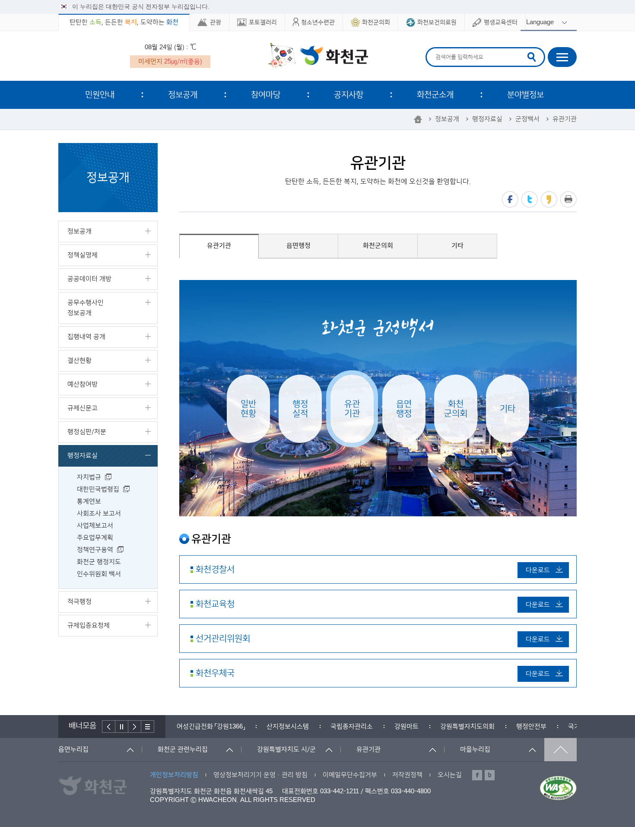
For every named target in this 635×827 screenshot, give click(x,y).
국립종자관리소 (267, 726)
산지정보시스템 (203, 726)
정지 (121, 726)
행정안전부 (447, 726)
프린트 (568, 199)
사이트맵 (562, 57)
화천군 (317, 56)
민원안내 (99, 94)
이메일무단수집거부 (350, 775)
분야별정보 (525, 94)
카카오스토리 (549, 199)
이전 (108, 726)
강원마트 (322, 726)
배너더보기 (147, 726)
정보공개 (182, 94)
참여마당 (265, 94)
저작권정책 (407, 775)
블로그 (490, 775)
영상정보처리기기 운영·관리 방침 (260, 775)
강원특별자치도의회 (383, 726)
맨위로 (560, 749)
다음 (134, 726)
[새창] (558, 788)
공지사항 (348, 94)
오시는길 (450, 775)
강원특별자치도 (574, 726)
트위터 (529, 199)
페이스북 (510, 199)
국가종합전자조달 (507, 726)
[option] (203, 726)
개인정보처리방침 (174, 775)
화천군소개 (435, 94)
